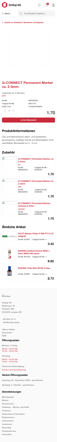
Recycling (6, 427)
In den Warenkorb (28, 120)
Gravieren (6, 410)
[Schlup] (20, 5)
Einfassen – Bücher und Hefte (15, 407)
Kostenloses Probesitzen (13, 414)
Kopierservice (8, 417)
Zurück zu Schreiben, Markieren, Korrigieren (23, 22)
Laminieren (7, 424)
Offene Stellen (8, 329)
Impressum (7, 332)
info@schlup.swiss (11, 322)
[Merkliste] (39, 5)
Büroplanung (8, 397)
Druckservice (8, 404)
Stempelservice (9, 431)
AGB (4, 336)
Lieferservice (8, 421)
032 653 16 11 (9, 319)
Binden (5, 400)
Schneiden (7, 434)
